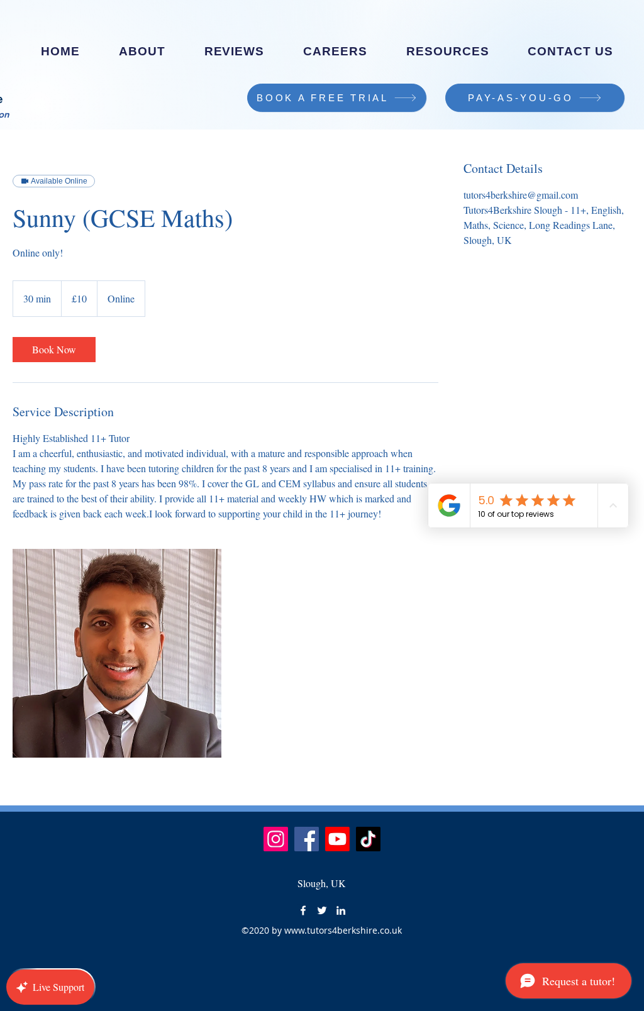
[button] (335, 51)
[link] (54, 349)
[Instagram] (276, 839)
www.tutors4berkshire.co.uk (343, 930)
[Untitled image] (117, 653)
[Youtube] (337, 839)
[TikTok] (368, 839)
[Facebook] (306, 839)
